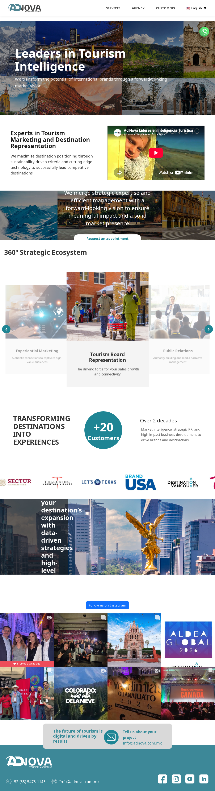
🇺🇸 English (196, 8)
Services (113, 8)
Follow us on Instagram (107, 605)
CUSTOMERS (165, 8)
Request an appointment (107, 238)
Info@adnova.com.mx (79, 781)
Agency (138, 8)
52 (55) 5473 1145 (30, 781)
